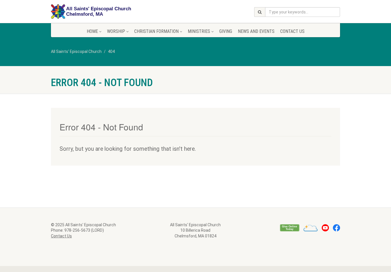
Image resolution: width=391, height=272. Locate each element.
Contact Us (292, 31)
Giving (225, 31)
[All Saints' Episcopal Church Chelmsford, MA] (96, 11)
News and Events (256, 31)
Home (92, 31)
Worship (116, 31)
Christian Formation (156, 31)
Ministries (199, 31)
